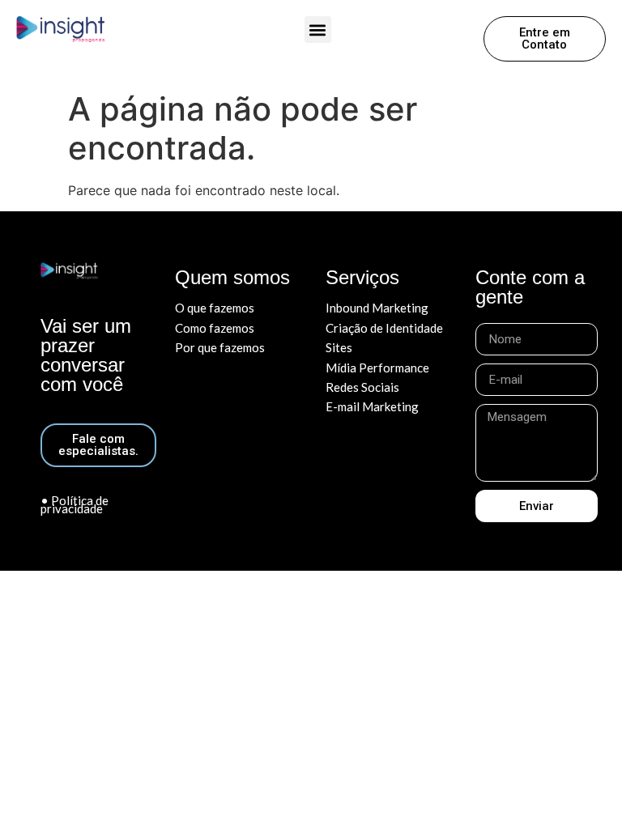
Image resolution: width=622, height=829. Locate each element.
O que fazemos (214, 307)
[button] (318, 29)
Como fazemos (214, 328)
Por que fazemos (220, 347)
